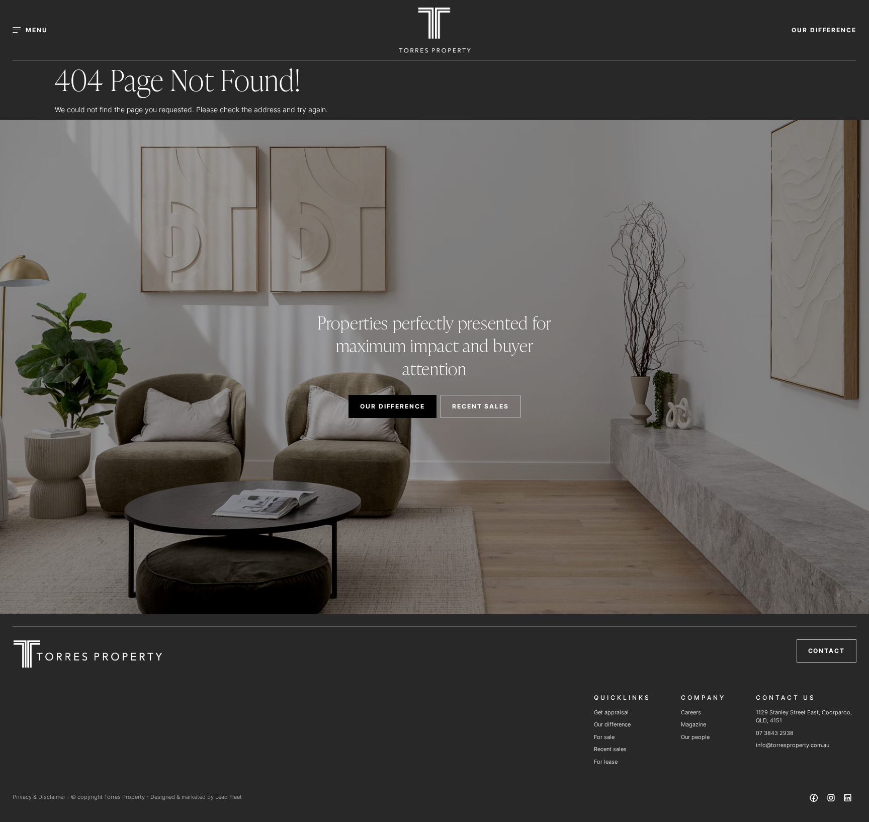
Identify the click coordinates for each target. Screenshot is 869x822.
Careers (691, 712)
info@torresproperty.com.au (792, 745)
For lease (606, 762)
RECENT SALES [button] (480, 406)
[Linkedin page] (848, 799)
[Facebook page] (815, 799)
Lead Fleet (228, 797)
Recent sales (610, 749)
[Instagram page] (832, 799)
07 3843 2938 (775, 733)
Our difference (612, 724)
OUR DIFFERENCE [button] (824, 30)
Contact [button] (826, 650)
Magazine (693, 724)
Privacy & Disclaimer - (42, 797)
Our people (695, 737)
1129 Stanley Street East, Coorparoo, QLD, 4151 (804, 716)
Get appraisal (611, 712)
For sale (604, 737)
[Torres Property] (435, 30)
